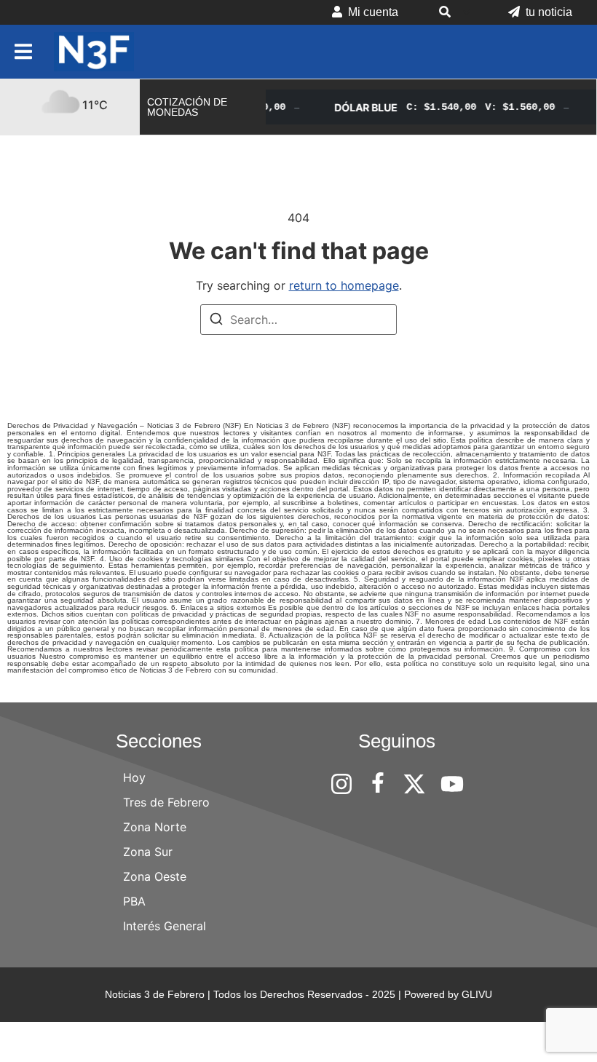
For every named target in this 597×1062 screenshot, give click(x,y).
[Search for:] (298, 319)
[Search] (216, 321)
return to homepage (344, 285)
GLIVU (477, 994)
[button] (453, 12)
